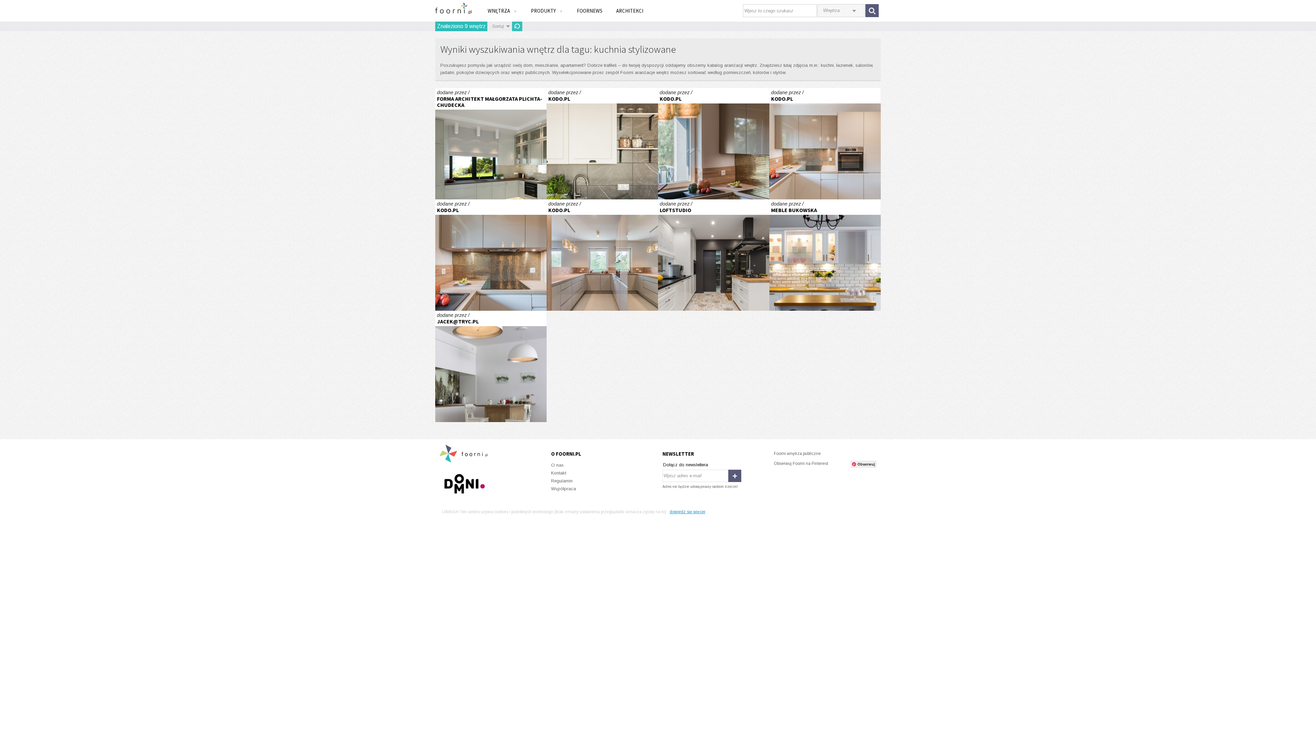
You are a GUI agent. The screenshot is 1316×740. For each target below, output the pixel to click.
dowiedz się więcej (687, 511)
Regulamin (562, 480)
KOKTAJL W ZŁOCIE (713, 143)
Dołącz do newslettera (685, 464)
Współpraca (563, 488)
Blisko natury (491, 143)
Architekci (629, 11)
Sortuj (498, 26)
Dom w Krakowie (713, 255)
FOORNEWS (589, 11)
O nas (557, 465)
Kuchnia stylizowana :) (825, 255)
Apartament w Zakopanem (491, 366)
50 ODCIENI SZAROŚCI (602, 143)
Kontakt (558, 473)
